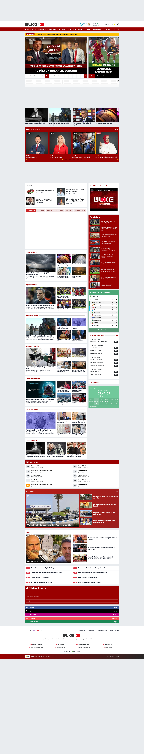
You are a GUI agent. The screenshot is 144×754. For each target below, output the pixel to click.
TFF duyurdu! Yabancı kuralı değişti (41, 582)
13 (74, 76)
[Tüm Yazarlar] (85, 185)
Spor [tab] (50, 210)
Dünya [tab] (41, 210)
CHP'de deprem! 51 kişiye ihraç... (40, 577)
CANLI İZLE (29, 29)
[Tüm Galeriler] (117, 491)
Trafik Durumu (108, 644)
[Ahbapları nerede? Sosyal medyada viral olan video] (80, 548)
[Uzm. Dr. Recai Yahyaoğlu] (61, 191)
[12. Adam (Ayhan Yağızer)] (30, 191)
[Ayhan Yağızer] (30, 201)
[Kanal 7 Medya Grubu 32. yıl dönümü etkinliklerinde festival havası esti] (80, 557)
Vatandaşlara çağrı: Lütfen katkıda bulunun (75, 190)
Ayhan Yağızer (39, 202)
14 (78, 76)
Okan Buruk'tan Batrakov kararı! (87, 577)
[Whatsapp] (42, 630)
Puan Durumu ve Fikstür (37, 647)
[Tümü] (117, 382)
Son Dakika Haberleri (84, 647)
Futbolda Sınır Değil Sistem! (45, 190)
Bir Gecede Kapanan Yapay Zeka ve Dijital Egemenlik (75, 200)
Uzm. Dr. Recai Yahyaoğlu (72, 194)
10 (62, 76)
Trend (88, 29)
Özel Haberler (97, 29)
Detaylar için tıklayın (103, 330)
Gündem (53, 29)
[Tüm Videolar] (117, 532)
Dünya (63, 29)
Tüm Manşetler (61, 647)
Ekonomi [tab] (60, 210)
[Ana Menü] (118, 29)
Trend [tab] (70, 210)
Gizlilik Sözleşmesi (102, 630)
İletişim (117, 630)
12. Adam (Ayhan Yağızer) (42, 193)
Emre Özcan (69, 203)
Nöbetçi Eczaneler (37, 644)
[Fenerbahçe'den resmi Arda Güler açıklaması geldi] (86, 521)
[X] (30, 630)
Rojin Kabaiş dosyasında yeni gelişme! (89, 582)
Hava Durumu (61, 644)
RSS (28, 656)
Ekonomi (79, 29)
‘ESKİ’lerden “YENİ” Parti (44, 200)
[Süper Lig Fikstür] (117, 335)
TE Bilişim (116, 656)
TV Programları (42, 29)
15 (82, 76)
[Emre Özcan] (61, 201)
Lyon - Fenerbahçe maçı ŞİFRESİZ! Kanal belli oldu (92, 572)
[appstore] (67, 651)
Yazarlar (108, 29)
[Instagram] (34, 630)
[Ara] (115, 29)
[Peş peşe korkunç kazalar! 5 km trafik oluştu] (86, 513)
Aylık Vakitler (94, 406)
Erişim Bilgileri (91, 630)
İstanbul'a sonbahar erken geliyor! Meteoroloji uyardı (46, 572)
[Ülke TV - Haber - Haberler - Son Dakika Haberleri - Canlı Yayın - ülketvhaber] (35, 24)
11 (66, 76)
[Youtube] (38, 630)
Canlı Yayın (82, 630)
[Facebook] (26, 630)
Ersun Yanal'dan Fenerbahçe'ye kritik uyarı (43, 568)
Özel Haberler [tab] (80, 210)
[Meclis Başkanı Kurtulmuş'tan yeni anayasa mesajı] (80, 538)
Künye (111, 630)
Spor (71, 29)
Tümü (116, 129)
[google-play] (75, 651)
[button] (115, 34)
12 (70, 76)
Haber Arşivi (108, 647)
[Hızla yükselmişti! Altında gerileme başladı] (86, 505)
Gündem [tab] (32, 210)
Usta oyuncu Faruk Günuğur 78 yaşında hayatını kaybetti (94, 568)
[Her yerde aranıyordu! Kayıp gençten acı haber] (86, 497)
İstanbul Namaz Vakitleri (85, 644)
